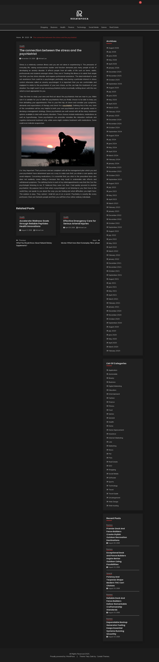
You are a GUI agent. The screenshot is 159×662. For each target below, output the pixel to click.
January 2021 (114, 307)
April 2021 (113, 295)
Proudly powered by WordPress (62, 656)
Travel (111, 489)
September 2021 (115, 275)
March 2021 (113, 299)
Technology (81, 27)
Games (104, 27)
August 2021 (114, 279)
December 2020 (115, 311)
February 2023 (114, 207)
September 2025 (115, 84)
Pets (110, 458)
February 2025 (114, 111)
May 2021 (113, 291)
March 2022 (113, 251)
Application (113, 370)
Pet (110, 454)
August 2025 (114, 88)
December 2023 (115, 167)
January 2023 (114, 211)
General (112, 418)
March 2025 (113, 107)
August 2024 (114, 135)
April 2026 (113, 64)
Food (110, 410)
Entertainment (114, 394)
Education (112, 390)
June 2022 (113, 239)
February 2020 (114, 351)
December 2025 (115, 72)
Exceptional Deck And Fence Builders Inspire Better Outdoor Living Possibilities (116, 558)
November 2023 (115, 171)
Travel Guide (113, 493)
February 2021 (114, 303)
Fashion (112, 398)
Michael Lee (42, 58)
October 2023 (114, 175)
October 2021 (114, 271)
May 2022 (113, 243)
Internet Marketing (116, 438)
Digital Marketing (115, 386)
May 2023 (113, 195)
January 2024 (114, 163)
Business (54, 27)
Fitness (111, 406)
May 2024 (113, 147)
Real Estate (114, 27)
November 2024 (115, 124)
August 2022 (114, 231)
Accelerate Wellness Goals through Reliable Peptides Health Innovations (34, 223)
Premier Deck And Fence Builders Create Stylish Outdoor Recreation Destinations (116, 534)
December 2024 (115, 119)
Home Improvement (116, 430)
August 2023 (114, 183)
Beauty (111, 378)
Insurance (112, 434)
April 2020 (113, 343)
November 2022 (115, 219)
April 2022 (113, 247)
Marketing (112, 446)
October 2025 (114, 80)
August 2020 (114, 327)
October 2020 (114, 319)
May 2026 (113, 60)
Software (112, 478)
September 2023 (115, 179)
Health (62, 27)
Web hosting (114, 506)
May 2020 (113, 339)
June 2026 (113, 56)
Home (111, 426)
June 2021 (113, 287)
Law (110, 442)
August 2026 (114, 48)
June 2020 (113, 335)
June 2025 (113, 96)
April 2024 (113, 151)
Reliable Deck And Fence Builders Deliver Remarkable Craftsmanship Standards (116, 604)
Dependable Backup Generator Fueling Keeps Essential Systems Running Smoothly (116, 628)
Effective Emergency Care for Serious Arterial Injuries (79, 222)
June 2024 (113, 143)
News (111, 450)
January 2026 (114, 68)
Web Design (113, 502)
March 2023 (113, 203)
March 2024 (113, 155)
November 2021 (115, 267)
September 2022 (115, 227)
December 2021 (115, 263)
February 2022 (114, 255)
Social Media (94, 27)
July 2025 (112, 92)
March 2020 (113, 347)
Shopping (44, 27)
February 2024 (114, 159)
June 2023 (113, 191)
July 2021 (112, 283)
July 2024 (112, 139)
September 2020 (115, 323)
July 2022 (112, 235)
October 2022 (114, 223)
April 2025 (113, 104)
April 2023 (113, 199)
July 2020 (112, 331)
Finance (71, 27)
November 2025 (115, 76)
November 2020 (115, 315)
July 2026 (112, 52)
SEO (110, 466)
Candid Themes (103, 656)
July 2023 (112, 187)
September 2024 (115, 131)
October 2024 (114, 127)
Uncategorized (114, 498)
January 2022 (114, 259)
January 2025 (114, 115)
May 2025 (113, 100)
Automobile (113, 374)
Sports (111, 482)
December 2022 (115, 215)
